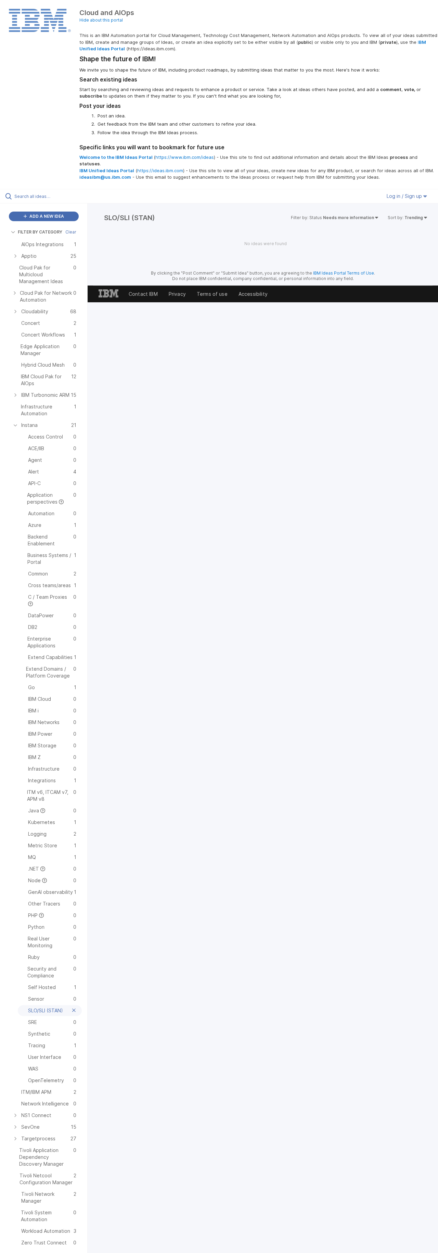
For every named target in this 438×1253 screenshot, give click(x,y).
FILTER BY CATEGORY (40, 232)
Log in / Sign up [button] (405, 196)
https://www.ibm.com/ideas (184, 157)
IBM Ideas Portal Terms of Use (343, 273)
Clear (70, 232)
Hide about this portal (101, 20)
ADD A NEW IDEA (46, 216)
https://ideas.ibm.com (160, 170)
